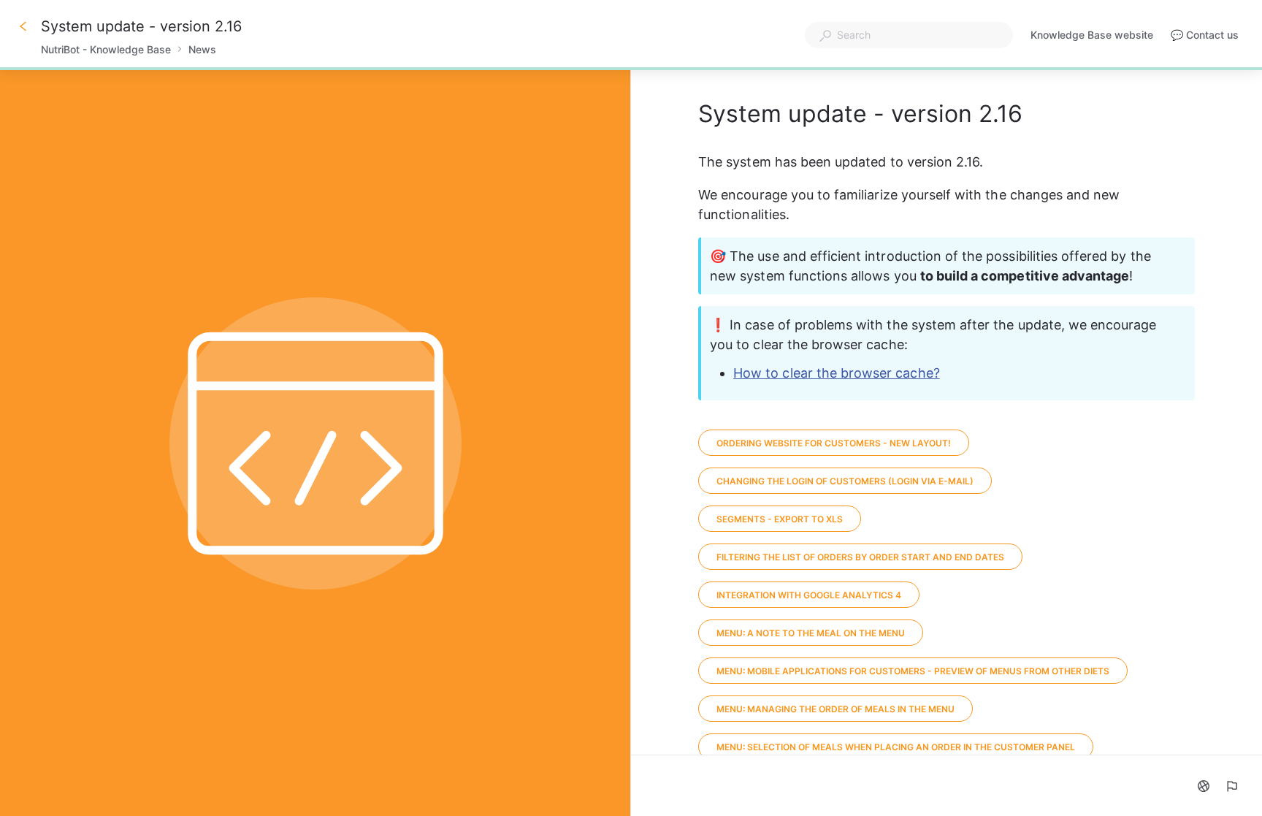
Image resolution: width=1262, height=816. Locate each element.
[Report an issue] (1231, 786)
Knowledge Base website (1091, 36)
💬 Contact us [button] (1205, 34)
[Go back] (23, 26)
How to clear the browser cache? (836, 373)
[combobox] (909, 35)
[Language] (1203, 786)
